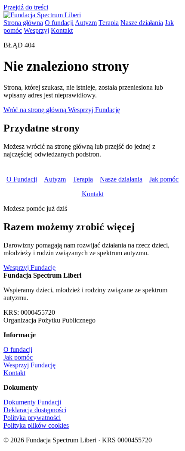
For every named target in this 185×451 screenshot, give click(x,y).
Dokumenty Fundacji (32, 402)
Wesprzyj (36, 30)
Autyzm (86, 22)
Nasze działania (141, 22)
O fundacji (59, 22)
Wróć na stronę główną (35, 109)
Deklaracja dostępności (34, 409)
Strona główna (23, 22)
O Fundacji (21, 179)
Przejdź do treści (25, 7)
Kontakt (62, 30)
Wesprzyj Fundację (94, 109)
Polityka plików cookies (36, 425)
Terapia (109, 22)
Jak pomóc (164, 179)
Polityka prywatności (32, 417)
